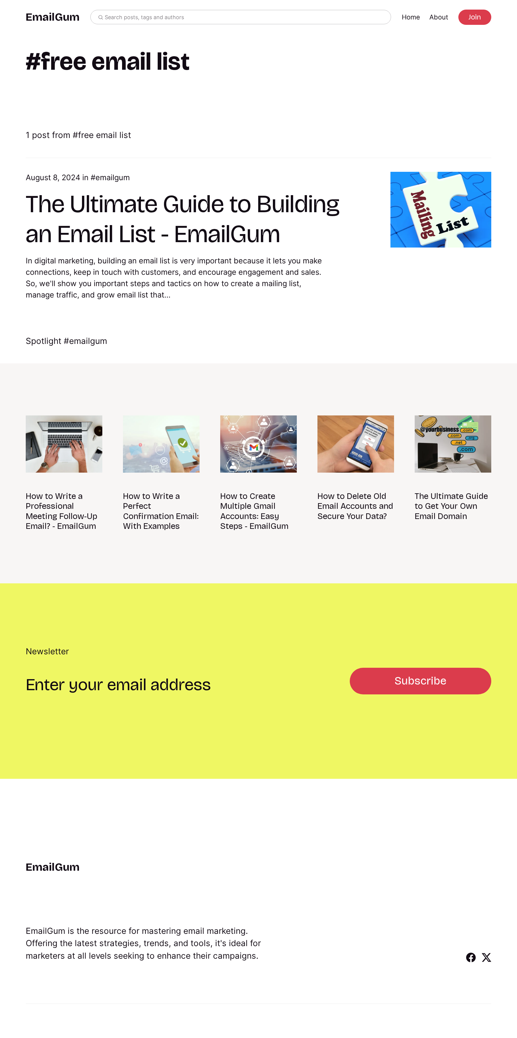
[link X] (486, 960)
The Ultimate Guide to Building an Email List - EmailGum (183, 219)
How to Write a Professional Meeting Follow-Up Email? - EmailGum (61, 511)
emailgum (112, 177)
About (438, 17)
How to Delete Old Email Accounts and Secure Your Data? (355, 506)
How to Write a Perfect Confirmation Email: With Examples (161, 511)
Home (411, 17)
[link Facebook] (471, 960)
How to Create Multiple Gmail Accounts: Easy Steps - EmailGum (254, 511)
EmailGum (53, 17)
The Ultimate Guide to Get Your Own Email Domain (451, 506)
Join (475, 17)
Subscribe (420, 681)
